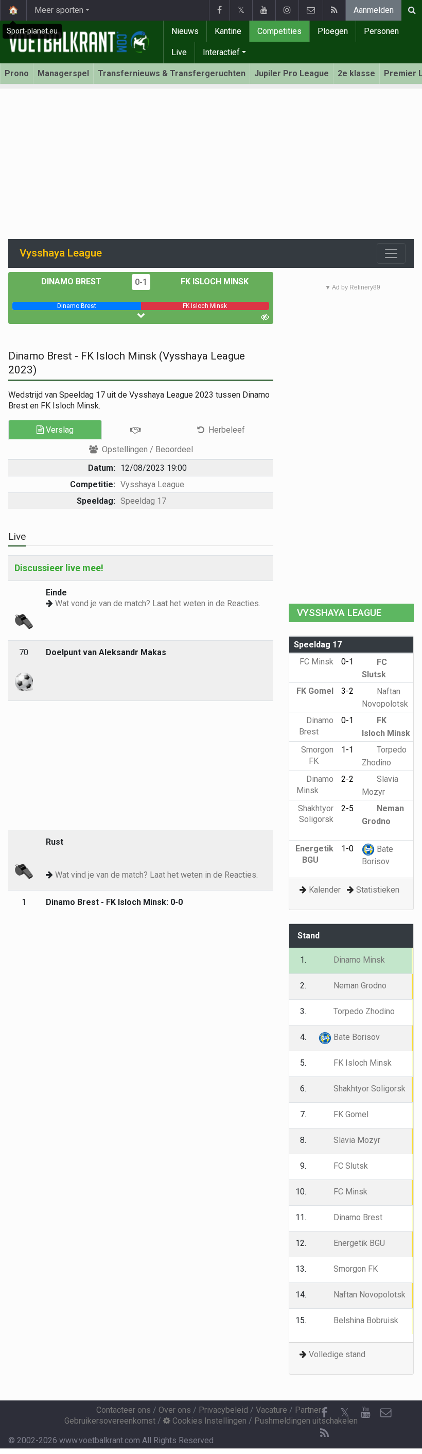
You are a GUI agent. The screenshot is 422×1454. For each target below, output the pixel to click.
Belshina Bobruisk (364, 1320)
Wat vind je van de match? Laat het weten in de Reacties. (156, 875)
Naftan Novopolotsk (368, 1294)
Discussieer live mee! (58, 567)
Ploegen (333, 31)
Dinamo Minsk (358, 960)
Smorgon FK (354, 1269)
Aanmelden (374, 10)
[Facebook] (219, 10)
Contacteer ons (123, 1410)
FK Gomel (349, 1114)
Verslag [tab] (59, 430)
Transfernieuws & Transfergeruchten (171, 73)
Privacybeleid (223, 1410)
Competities (279, 31)
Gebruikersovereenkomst (109, 1421)
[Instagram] (286, 10)
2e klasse (356, 73)
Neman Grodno (358, 985)
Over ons (175, 1410)
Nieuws (185, 31)
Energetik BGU (358, 1243)
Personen (381, 31)
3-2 (347, 691)
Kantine (228, 31)
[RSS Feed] (334, 10)
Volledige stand (337, 1354)
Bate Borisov (355, 1037)
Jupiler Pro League (291, 73)
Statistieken (377, 890)
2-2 (347, 779)
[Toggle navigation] (391, 253)
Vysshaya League (152, 484)
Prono (17, 73)
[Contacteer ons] (310, 10)
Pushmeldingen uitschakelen (306, 1421)
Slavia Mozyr (355, 1140)
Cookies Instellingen (208, 1421)
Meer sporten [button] (58, 10)
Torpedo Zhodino (363, 1011)
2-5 (347, 808)
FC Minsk (349, 1191)
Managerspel (63, 73)
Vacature (271, 1410)
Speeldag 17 (143, 501)
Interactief (221, 52)
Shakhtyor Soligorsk (315, 813)
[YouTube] (263, 10)
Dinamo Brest (72, 281)
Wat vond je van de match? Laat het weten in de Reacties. (157, 603)
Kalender (325, 890)
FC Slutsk (349, 1166)
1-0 (347, 848)
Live (179, 52)
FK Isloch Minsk (214, 281)
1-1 (347, 750)
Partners (310, 1410)
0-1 (141, 282)
